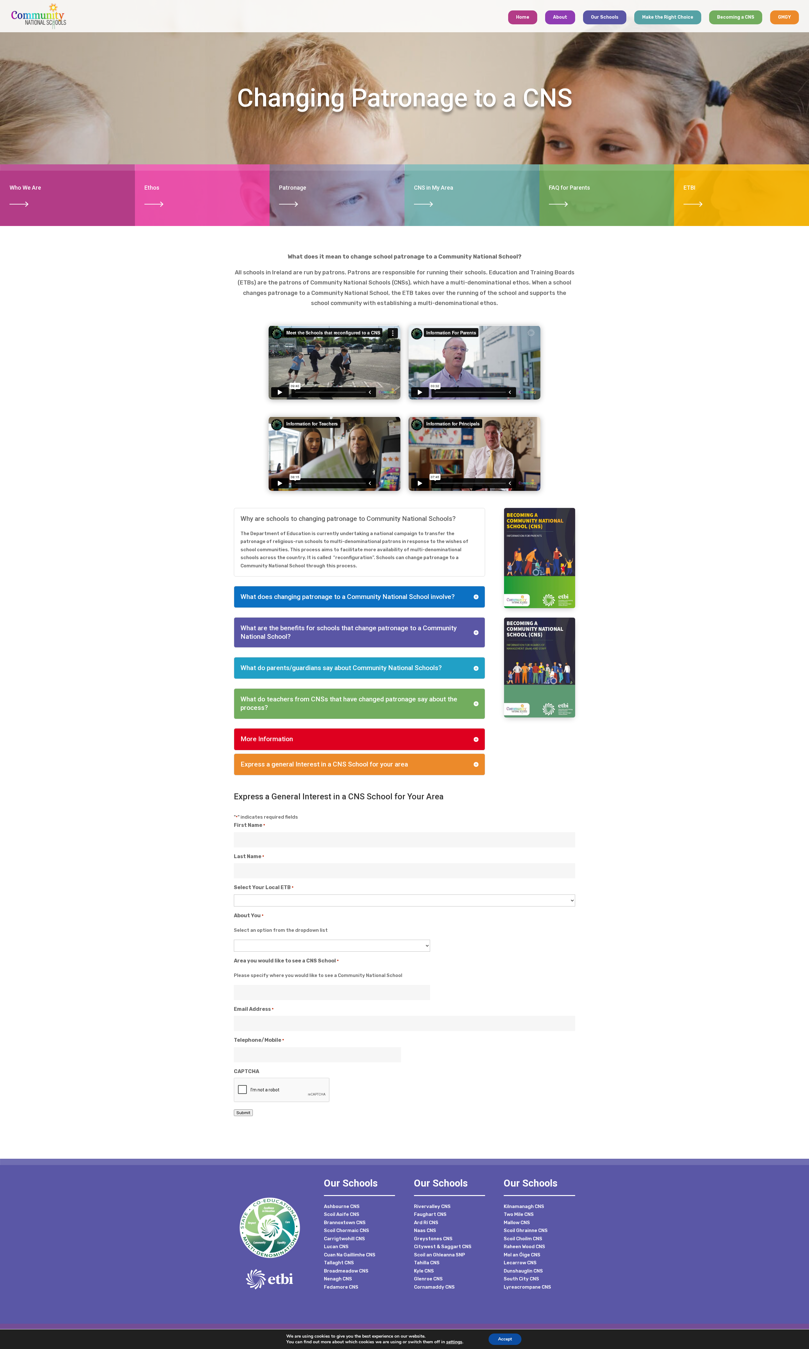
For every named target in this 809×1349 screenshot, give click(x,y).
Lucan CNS (336, 1246)
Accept (505, 1339)
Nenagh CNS (338, 1279)
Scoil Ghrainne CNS (526, 1230)
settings (454, 1342)
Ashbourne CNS (342, 1206)
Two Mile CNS (519, 1214)
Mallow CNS (517, 1222)
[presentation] (282, 1090)
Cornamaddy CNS (434, 1287)
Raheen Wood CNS (524, 1246)
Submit (243, 1112)
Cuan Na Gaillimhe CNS (349, 1255)
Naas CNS (425, 1230)
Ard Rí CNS (426, 1222)
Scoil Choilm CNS (523, 1239)
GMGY (784, 17)
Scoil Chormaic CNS (346, 1230)
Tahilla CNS (427, 1263)
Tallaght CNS (339, 1263)
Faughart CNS (430, 1214)
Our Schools (604, 17)
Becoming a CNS (735, 17)
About (560, 17)
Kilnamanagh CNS (524, 1206)
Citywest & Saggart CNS (442, 1246)
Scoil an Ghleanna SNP (439, 1255)
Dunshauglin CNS (523, 1271)
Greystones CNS (433, 1239)
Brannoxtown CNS (345, 1222)
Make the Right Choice (667, 17)
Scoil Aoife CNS (341, 1214)
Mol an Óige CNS (522, 1255)
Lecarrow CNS (520, 1263)
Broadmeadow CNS (346, 1271)
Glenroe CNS (428, 1279)
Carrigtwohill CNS (344, 1239)
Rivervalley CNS (432, 1206)
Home (522, 17)
